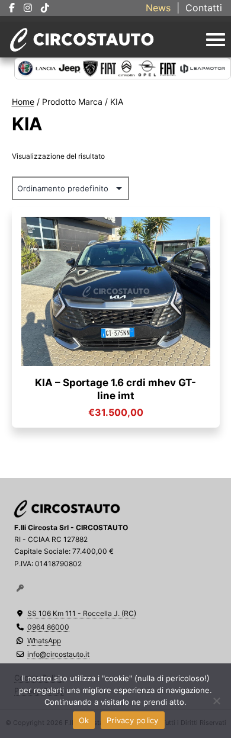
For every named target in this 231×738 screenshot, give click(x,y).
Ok (84, 720)
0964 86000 (48, 627)
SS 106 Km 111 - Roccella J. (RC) (81, 613)
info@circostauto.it (58, 654)
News (158, 8)
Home (23, 102)
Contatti (203, 8)
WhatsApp (44, 640)
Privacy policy (133, 720)
